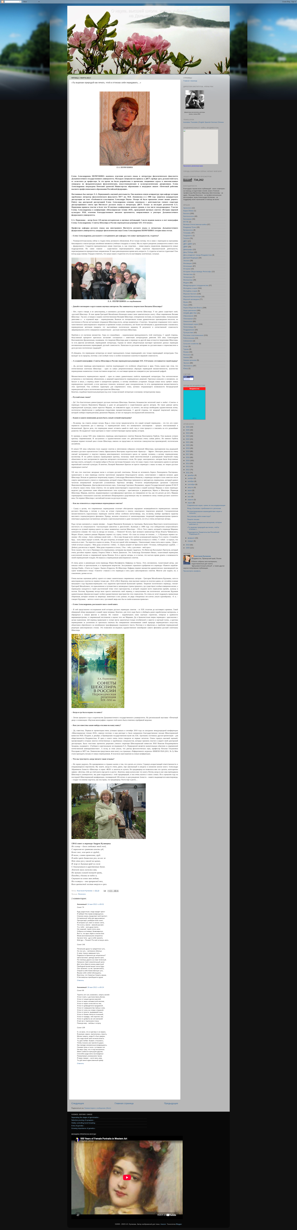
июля (190, 490)
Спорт (185, 346)
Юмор (185, 368)
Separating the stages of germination (84, 1117)
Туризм (186, 349)
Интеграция (187, 266)
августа (191, 487)
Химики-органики (189, 360)
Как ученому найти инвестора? (199, 516)
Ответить (80, 980)
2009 (188, 548)
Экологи (186, 363)
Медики (186, 283)
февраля (191, 538)
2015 (188, 460)
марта (190, 503)
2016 (188, 457)
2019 (188, 448)
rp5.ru (194, 418)
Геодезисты (187, 235)
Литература (187, 277)
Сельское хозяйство (191, 344)
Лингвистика (188, 274)
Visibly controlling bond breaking (83, 1123)
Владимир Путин (189, 227)
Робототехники (189, 338)
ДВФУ (185, 247)
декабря (191, 475)
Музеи (185, 302)
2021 (188, 442)
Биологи (186, 213)
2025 (188, 430)
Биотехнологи (188, 216)
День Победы (188, 252)
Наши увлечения (189, 310)
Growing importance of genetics (83, 1128)
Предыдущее (171, 1103)
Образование (188, 316)
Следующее (77, 1103)
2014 (188, 463)
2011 (188, 473)
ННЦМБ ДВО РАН (190, 313)
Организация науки (190, 324)
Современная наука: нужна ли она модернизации (206, 505)
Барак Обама (188, 211)
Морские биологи (190, 294)
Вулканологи (188, 230)
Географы (187, 233)
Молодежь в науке (190, 288)
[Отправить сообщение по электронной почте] (104, 891)
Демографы (187, 249)
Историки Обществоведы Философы (197, 271)
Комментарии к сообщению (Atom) (97, 1108)
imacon (163, 1224)
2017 (188, 454)
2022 (188, 439)
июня (190, 493)
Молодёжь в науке (190, 291)
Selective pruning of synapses (82, 1120)
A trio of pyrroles (77, 1126)
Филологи (82, 894)
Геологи (186, 238)
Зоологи (186, 260)
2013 (188, 466)
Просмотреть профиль (192, 571)
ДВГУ (185, 241)
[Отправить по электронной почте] (109, 891)
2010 (188, 545)
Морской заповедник (191, 299)
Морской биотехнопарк (192, 296)
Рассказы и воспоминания (193, 335)
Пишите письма (193, 519)
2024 (188, 433)
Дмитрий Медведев (190, 258)
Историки (186, 269)
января (191, 541)
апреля (191, 499)
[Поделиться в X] (113, 891)
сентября (191, 484)
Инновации (187, 263)
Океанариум (188, 319)
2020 (188, 445)
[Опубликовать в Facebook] (115, 891)
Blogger (179, 1224)
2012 (188, 470)
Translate (194, 122)
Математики (188, 280)
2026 (188, 427)
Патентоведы (188, 327)
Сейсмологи (188, 341)
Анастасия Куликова (202, 556)
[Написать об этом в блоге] (111, 891)
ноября (191, 478)
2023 (188, 436)
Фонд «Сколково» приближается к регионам (204, 508)
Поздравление (188, 330)
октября (191, 481)
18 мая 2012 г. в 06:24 (95, 987)
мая (189, 496)
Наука (185, 305)
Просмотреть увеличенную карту (193, 166)
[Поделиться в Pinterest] (117, 891)
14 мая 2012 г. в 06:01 (95, 904)
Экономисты (188, 366)
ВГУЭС (186, 222)
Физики (186, 352)
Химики (186, 357)
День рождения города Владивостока (197, 255)
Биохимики (187, 219)
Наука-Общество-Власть (192, 308)
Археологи (187, 208)
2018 (188, 451)
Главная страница (124, 1103)
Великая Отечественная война (195, 224)
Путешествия (188, 332)
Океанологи (187, 321)
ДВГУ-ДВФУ (187, 244)
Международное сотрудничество (195, 285)
